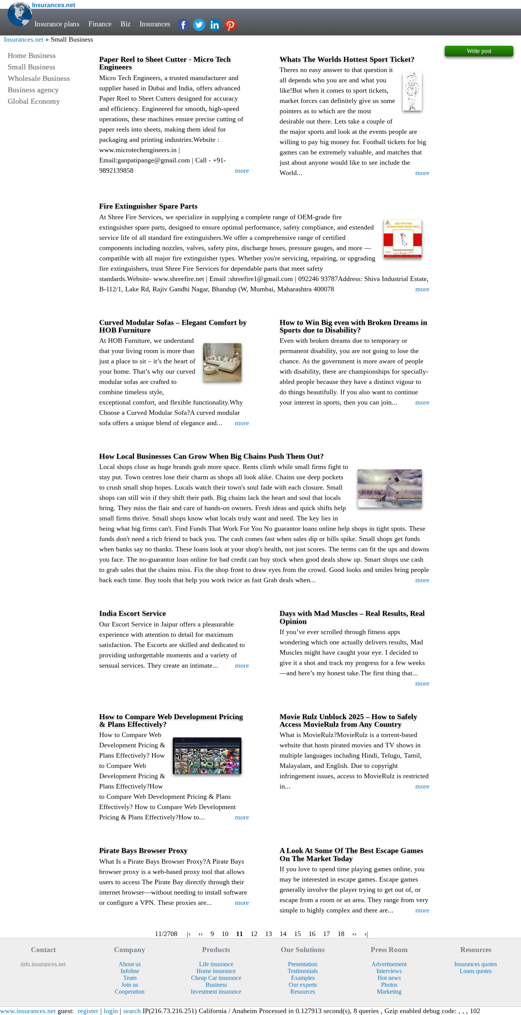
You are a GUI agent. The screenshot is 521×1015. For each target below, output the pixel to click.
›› (354, 934)
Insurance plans (56, 24)
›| (366, 934)
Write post (479, 51)
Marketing (389, 991)
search (132, 1011)
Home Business (32, 55)
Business (216, 984)
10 (225, 934)
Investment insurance (216, 991)
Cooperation (130, 991)
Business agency (33, 89)
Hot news (389, 978)
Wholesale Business (39, 78)
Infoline (130, 971)
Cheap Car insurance (216, 978)
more (242, 170)
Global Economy (34, 101)
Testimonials (303, 971)
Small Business (31, 67)
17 (326, 934)
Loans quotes (476, 971)
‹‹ (200, 934)
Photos (389, 984)
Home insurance (216, 971)
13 (268, 934)
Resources (302, 991)
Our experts (303, 984)
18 (341, 934)
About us (130, 964)
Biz (125, 24)
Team (130, 978)
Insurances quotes (475, 964)
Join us (129, 984)
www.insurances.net (28, 1011)
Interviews (389, 971)
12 (254, 934)
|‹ (189, 934)
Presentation (302, 964)
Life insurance (216, 964)
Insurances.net (23, 39)
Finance (99, 24)
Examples (303, 978)
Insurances (155, 24)
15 (297, 934)
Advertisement (389, 964)
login (111, 1011)
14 (283, 934)
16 (312, 934)
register (88, 1011)
